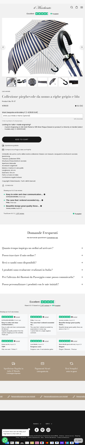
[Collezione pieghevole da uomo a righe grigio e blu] (11, 82)
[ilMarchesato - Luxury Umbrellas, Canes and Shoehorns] (42, 7)
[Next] (82, 47)
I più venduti (6, 91)
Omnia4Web (54, 436)
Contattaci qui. (52, 238)
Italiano (36, 424)
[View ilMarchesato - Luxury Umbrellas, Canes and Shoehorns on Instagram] (48, 430)
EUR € (48, 424)
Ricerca (61, 436)
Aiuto (42, 437)
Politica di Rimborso (63, 437)
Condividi (9, 185)
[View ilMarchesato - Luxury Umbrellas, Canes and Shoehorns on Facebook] (37, 430)
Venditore (23, 437)
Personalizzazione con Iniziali (18, 396)
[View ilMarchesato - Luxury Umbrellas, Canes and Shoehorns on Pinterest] (42, 430)
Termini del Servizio (50, 437)
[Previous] (3, 47)
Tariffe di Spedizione (33, 437)
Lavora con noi (69, 436)
